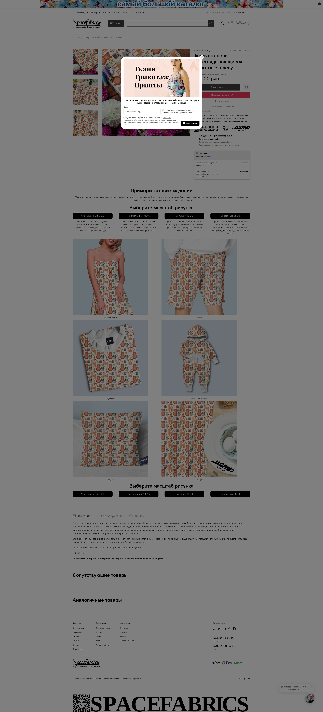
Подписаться (190, 123)
